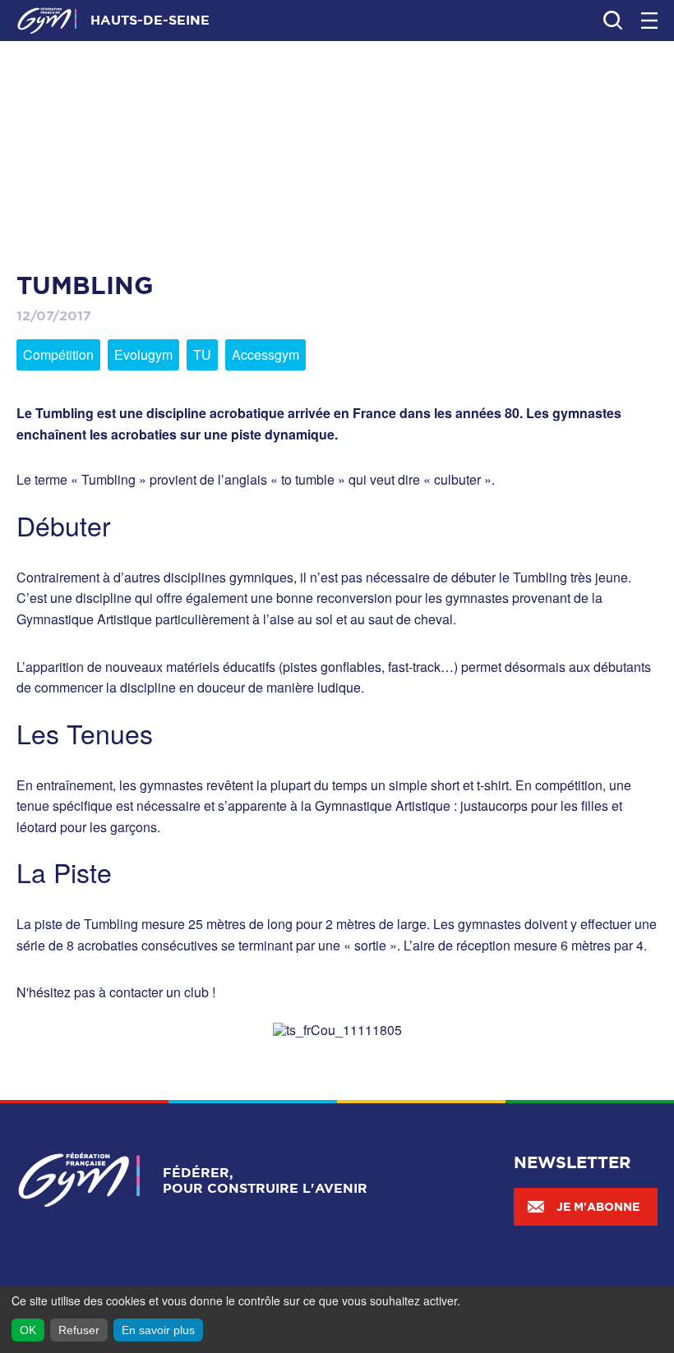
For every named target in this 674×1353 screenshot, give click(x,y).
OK (28, 1330)
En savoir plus (158, 1330)
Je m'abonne (597, 1206)
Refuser (78, 1330)
